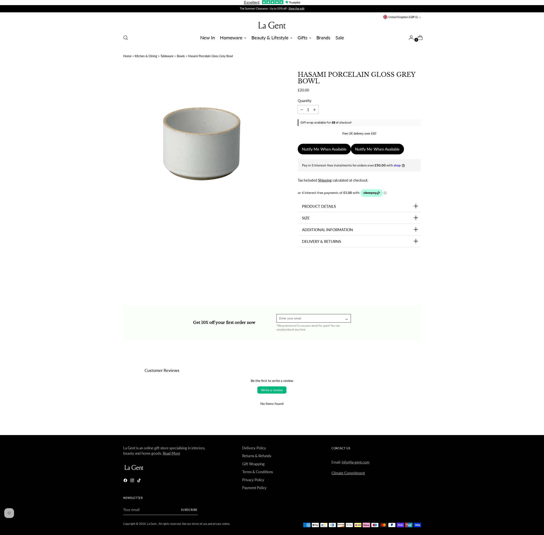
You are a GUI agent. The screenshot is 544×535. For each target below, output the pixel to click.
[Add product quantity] (302, 109)
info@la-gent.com (355, 462)
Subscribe (189, 509)
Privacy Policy (253, 480)
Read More (171, 453)
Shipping (325, 180)
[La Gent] (272, 25)
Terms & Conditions (257, 472)
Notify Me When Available (324, 149)
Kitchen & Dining (146, 56)
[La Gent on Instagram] (132, 481)
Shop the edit (297, 8)
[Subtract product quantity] (314, 109)
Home (127, 56)
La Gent (152, 523)
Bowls (181, 56)
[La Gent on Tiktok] (139, 481)
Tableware (166, 56)
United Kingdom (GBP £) (403, 17)
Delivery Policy (254, 448)
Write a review (272, 390)
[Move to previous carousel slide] (407, 282)
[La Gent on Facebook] (125, 481)
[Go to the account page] (409, 37)
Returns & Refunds (256, 456)
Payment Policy (254, 487)
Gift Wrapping (253, 464)
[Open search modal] (125, 37)
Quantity (305, 100)
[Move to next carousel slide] (417, 282)
